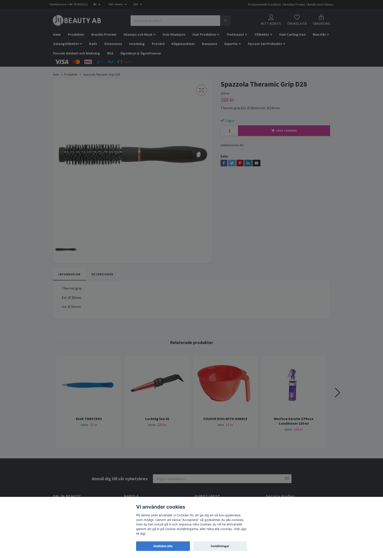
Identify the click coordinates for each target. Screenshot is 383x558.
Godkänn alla (162, 546)
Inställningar (220, 546)
